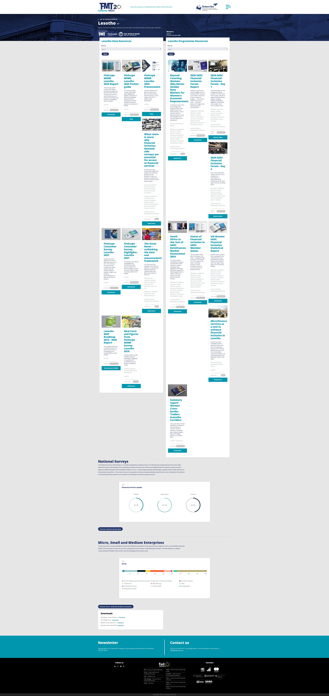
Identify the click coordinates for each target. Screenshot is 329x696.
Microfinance (214, 364)
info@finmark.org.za (176, 650)
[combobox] (131, 49)
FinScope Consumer (150, 188)
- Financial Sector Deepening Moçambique (173, 674)
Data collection (152, 185)
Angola (180, 143)
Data (145, 185)
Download (111, 114)
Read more (151, 223)
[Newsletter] (207, 7)
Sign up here (102, 648)
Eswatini (151, 198)
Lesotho (106, 104)
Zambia (146, 198)
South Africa (154, 204)
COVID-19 (146, 278)
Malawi (152, 202)
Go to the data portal (108, 19)
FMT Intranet (173, 694)
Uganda (146, 208)
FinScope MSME (128, 370)
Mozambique (152, 206)
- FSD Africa (149, 683)
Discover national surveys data (110, 529)
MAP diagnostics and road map (150, 286)
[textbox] (131, 49)
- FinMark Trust (149, 676)
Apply (105, 54)
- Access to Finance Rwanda (153, 669)
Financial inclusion (149, 187)
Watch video (217, 137)
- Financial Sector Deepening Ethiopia (152, 679)
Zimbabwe (147, 196)
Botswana (147, 204)
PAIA (161, 694)
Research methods (149, 190)
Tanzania (152, 208)
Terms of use (166, 694)
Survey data (147, 192)
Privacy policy (156, 694)
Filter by (103, 45)
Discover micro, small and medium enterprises (116, 607)
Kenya (146, 206)
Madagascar (147, 291)
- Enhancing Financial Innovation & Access (151, 673)
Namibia (146, 202)
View (131, 119)
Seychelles (153, 200)
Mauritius (153, 196)
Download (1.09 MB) (111, 368)
